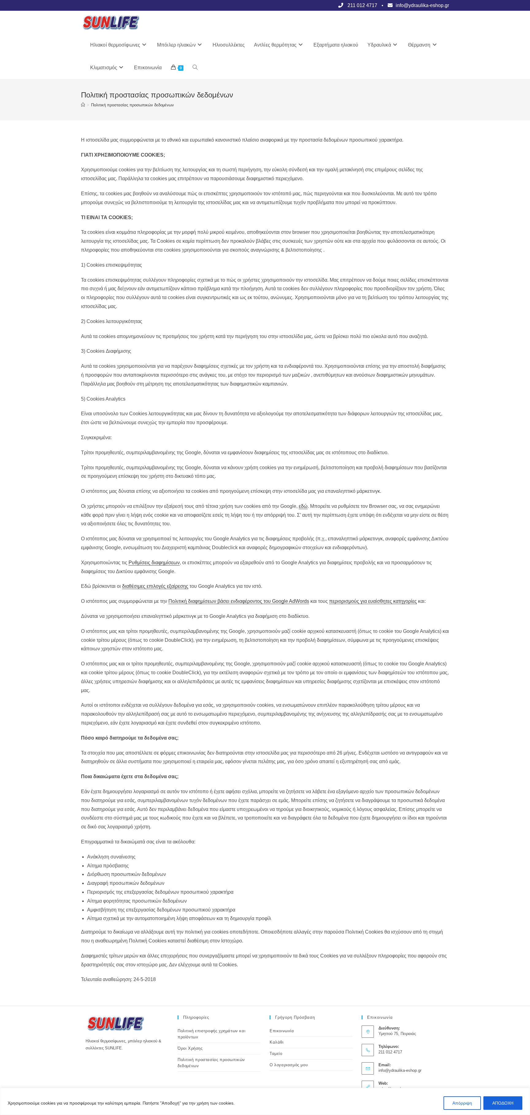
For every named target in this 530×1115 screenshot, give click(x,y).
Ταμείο (276, 1053)
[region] (265, 1101)
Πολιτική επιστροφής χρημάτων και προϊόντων (211, 1034)
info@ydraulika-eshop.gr (399, 1070)
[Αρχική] (83, 105)
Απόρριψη (462, 1103)
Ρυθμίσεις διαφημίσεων (154, 562)
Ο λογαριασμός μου (289, 1065)
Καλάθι (277, 1042)
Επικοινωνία (282, 1031)
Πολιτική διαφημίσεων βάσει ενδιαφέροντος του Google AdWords (238, 601)
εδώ (303, 506)
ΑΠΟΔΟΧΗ (502, 1103)
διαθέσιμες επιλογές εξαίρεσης (155, 586)
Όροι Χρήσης (190, 1048)
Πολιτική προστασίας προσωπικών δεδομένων (132, 105)
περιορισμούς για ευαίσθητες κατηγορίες (373, 601)
